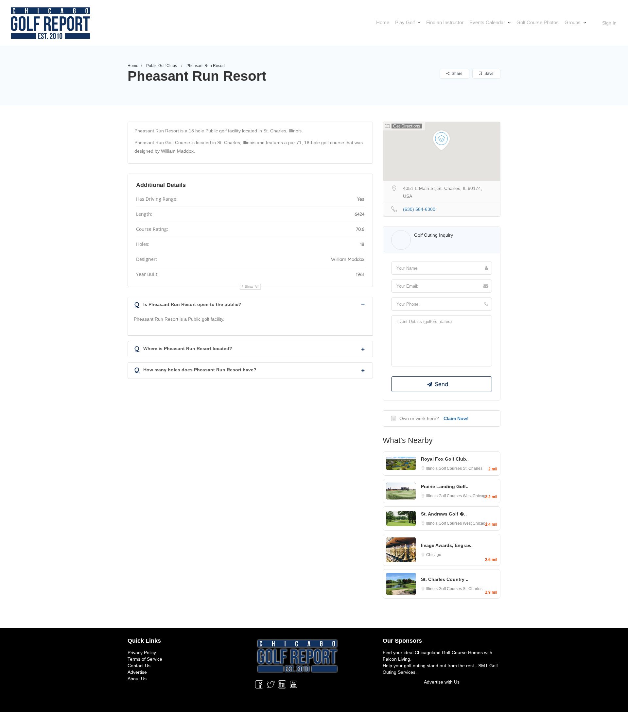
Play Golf (405, 22)
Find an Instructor (444, 22)
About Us (137, 678)
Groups (573, 22)
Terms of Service (145, 659)
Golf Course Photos (537, 22)
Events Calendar (487, 22)
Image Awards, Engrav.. (447, 545)
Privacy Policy (142, 652)
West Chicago (475, 496)
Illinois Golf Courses (444, 468)
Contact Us (139, 665)
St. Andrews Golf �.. (444, 514)
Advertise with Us (442, 682)
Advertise (137, 672)
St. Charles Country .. (444, 579)
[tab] (250, 304)
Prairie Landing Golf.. (444, 486)
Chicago (433, 554)
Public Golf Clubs (161, 65)
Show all (252, 286)
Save (488, 73)
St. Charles (472, 468)
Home (382, 22)
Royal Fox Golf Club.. (445, 459)
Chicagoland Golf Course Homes (449, 652)
